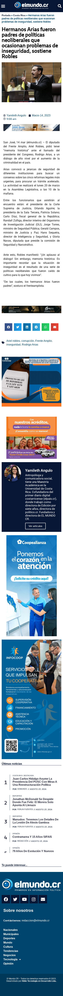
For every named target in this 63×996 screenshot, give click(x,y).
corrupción (27, 340)
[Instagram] (33, 899)
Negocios (9, 955)
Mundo (7, 942)
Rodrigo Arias (30, 344)
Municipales (11, 934)
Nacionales (10, 929)
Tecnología (10, 959)
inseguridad (13, 344)
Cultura (8, 946)
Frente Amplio (43, 340)
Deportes (9, 938)
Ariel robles (13, 340)
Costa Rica (19, 15)
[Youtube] (24, 899)
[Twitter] (15, 899)
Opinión (8, 963)
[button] (3, 6)
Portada (6, 15)
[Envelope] (43, 899)
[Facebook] (6, 899)
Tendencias (10, 951)
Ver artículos (35, 526)
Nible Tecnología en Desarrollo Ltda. (39, 981)
